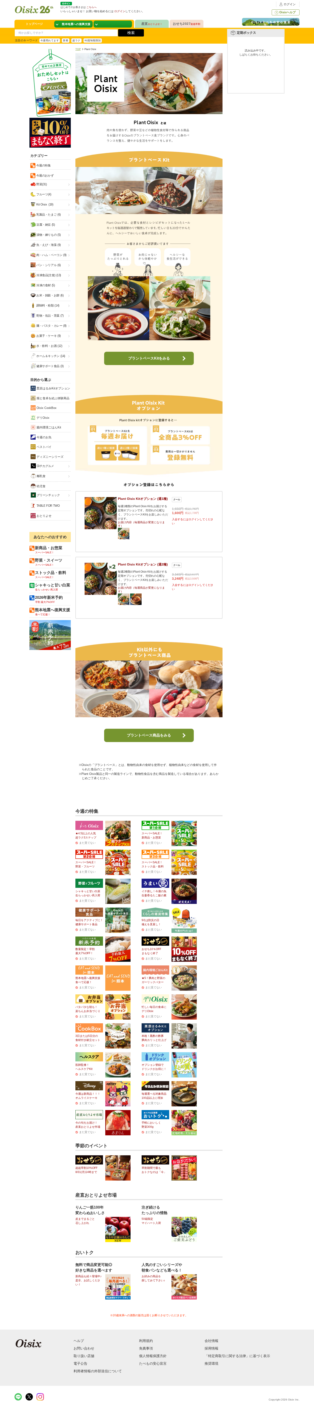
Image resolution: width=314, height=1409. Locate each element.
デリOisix (42, 417)
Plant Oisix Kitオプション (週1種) (143, 499)
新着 (65, 40)
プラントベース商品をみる (149, 735)
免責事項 (146, 1348)
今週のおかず (44, 175)
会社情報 (211, 1341)
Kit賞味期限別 (93, 40)
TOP (78, 49)
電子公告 (80, 1363)
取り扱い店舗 (84, 1356)
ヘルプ (79, 1341)
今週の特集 (43, 165)
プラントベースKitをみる (149, 358)
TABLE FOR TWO (48, 505)
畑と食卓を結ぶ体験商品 (52, 398)
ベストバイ (43, 447)
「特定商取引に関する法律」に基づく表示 (237, 1356)
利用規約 (146, 1341)
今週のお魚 (43, 437)
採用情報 (211, 1348)
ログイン (290, 4)
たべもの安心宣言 (153, 1363)
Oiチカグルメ (45, 466)
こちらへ (91, 7)
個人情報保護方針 (153, 1356)
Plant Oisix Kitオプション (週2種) (143, 564)
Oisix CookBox (46, 408)
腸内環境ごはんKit (48, 427)
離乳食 (40, 476)
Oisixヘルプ (287, 12)
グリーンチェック (48, 495)
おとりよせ (43, 515)
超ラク (76, 40)
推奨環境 (211, 1363)
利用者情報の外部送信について (98, 1371)
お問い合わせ (84, 1348)
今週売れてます (49, 40)
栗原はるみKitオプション (53, 388)
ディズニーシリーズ (49, 456)
